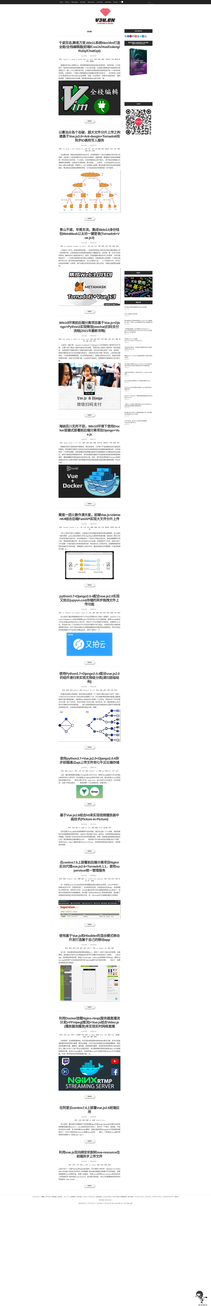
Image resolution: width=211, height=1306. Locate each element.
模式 (112, 948)
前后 (95, 339)
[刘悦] (105, 27)
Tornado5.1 (70, 879)
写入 (89, 149)
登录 (102, 246)
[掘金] (140, 36)
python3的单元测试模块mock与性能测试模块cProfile (137, 380)
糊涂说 (177, 1196)
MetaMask (69, 246)
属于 (84, 948)
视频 (92, 827)
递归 (97, 690)
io (70, 149)
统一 (88, 880)
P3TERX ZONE (156, 1196)
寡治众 (107, 149)
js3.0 (73, 149)
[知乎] (128, 36)
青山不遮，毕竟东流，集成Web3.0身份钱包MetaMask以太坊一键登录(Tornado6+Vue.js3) (89, 234)
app (106, 948)
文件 (115, 149)
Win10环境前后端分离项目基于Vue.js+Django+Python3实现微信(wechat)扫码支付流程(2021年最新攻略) (89, 327)
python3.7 (78, 612)
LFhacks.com (138, 1196)
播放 (96, 827)
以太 (95, 246)
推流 (109, 1035)
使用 (83, 443)
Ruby (84, 59)
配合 (119, 612)
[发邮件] (145, 36)
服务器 (78, 1035)
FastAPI (72, 527)
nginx (75, 879)
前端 (102, 59)
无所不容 (99, 443)
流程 (87, 341)
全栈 (95, 59)
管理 (92, 880)
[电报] (143, 36)
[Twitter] (138, 36)
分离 (91, 339)
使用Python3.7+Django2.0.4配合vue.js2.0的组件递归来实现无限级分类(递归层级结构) (89, 678)
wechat (83, 339)
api (103, 771)
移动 (70, 948)
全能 (99, 59)
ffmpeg (93, 1035)
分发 (88, 1036)
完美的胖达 (99, 1196)
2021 (64, 339)
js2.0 (73, 612)
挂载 (84, 1036)
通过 (86, 771)
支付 (113, 339)
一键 (88, 246)
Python (67, 2)
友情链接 (54, 1196)
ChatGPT (65, 59)
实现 (102, 339)
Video (113, 1035)
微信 (105, 339)
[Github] (133, 36)
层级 (101, 690)
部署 (114, 443)
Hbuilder (101, 948)
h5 (80, 827)
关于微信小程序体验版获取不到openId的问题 (135, 307)
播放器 (117, 1035)
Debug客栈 (116, 1196)
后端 (95, 527)
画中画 (105, 827)
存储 (97, 612)
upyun (83, 612)
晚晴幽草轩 (124, 1196)
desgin (67, 149)
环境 (90, 341)
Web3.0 (84, 246)
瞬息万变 (117, 59)
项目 (94, 341)
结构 (115, 690)
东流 (92, 246)
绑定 (98, 1165)
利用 (72, 1035)
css (70, 59)
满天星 (107, 527)
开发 (94, 948)
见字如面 (79, 1196)
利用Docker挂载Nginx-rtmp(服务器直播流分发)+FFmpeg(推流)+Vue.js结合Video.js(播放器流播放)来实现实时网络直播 (89, 1022)
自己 (88, 948)
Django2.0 (68, 612)
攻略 (116, 339)
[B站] (125, 36)
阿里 (83, 1120)
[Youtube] (135, 36)
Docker (71, 443)
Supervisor (100, 879)
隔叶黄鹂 (130, 1196)
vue (88, 59)
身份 (106, 246)
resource (94, 1165)
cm (63, 612)
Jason (85, 1196)
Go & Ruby (100, 2)
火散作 (112, 527)
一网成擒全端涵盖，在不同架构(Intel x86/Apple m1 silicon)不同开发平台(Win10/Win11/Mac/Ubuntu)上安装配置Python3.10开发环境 (138, 330)
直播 (97, 1035)
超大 (89, 150)
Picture (100, 827)
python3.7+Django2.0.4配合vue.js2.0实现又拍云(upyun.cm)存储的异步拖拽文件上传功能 (89, 600)
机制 (109, 1165)
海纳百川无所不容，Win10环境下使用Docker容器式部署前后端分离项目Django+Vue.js (89, 430)
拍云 (108, 612)
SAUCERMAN (107, 1196)
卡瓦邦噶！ (60, 1196)
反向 (112, 879)
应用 (79, 1120)
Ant (64, 149)
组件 (104, 690)
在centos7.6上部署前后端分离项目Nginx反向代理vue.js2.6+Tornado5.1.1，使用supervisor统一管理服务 (89, 866)
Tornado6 (78, 149)
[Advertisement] (138, 90)
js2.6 (89, 827)
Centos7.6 (90, 879)
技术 (109, 827)
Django (68, 339)
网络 (95, 1036)
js (76, 59)
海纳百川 (105, 443)
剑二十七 (66, 1196)
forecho (91, 1196)
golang (73, 59)
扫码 (109, 339)
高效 (93, 150)
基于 (103, 149)
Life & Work (108, 2)
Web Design (74, 2)
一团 (81, 527)
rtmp (105, 1035)
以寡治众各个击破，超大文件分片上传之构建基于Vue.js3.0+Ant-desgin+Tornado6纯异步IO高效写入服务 (89, 136)
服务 (118, 149)
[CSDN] (130, 36)
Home (61, 2)
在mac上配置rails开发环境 (130, 314)
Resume (115, 2)
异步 (111, 149)
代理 (116, 879)
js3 (65, 246)
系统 (87, 61)
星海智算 (72, 1196)
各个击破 (98, 149)
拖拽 (111, 612)
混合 (109, 948)
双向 (102, 1165)
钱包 (110, 246)
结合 (116, 527)
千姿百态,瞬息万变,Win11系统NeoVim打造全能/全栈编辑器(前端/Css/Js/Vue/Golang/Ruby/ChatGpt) (89, 47)
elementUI (66, 527)
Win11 (91, 59)
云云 (116, 771)
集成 (113, 246)
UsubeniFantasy (168, 1196)
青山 (117, 246)
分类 (112, 690)
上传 (85, 149)
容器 (94, 443)
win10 (87, 339)
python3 (75, 339)
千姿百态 (107, 59)
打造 (112, 59)
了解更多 (89, 121)
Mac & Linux (91, 2)
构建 (86, 150)
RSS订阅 (47, 1196)
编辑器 (92, 61)
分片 (93, 149)
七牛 (113, 771)
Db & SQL (82, 2)
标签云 (138, 272)
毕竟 (99, 246)
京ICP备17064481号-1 (105, 1200)
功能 (93, 612)
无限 (108, 690)
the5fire (148, 1196)
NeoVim (80, 59)
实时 (82, 1035)
